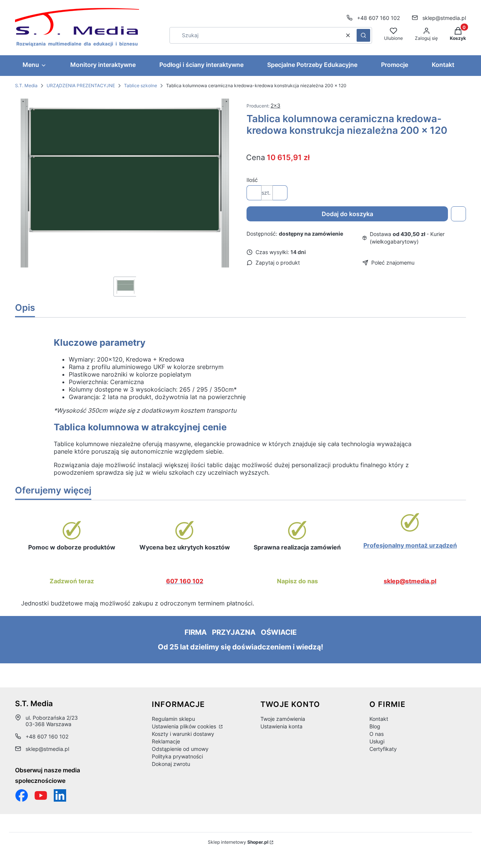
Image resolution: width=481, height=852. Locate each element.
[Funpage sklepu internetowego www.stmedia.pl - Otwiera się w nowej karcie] (21, 795)
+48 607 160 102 (378, 18)
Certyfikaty (383, 749)
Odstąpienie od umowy (180, 749)
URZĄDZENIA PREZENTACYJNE (81, 85)
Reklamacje (166, 741)
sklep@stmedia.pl (444, 18)
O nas (376, 734)
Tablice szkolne (140, 85)
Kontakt (378, 719)
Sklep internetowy (238, 842)
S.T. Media (26, 85)
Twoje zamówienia (282, 719)
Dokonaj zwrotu (171, 764)
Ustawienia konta (281, 726)
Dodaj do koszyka (347, 214)
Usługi (376, 741)
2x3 (275, 105)
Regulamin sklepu (173, 719)
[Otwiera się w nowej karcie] (40, 795)
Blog (374, 726)
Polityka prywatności (177, 756)
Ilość (252, 180)
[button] (363, 35)
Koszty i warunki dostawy (183, 734)
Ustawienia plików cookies (185, 726)
